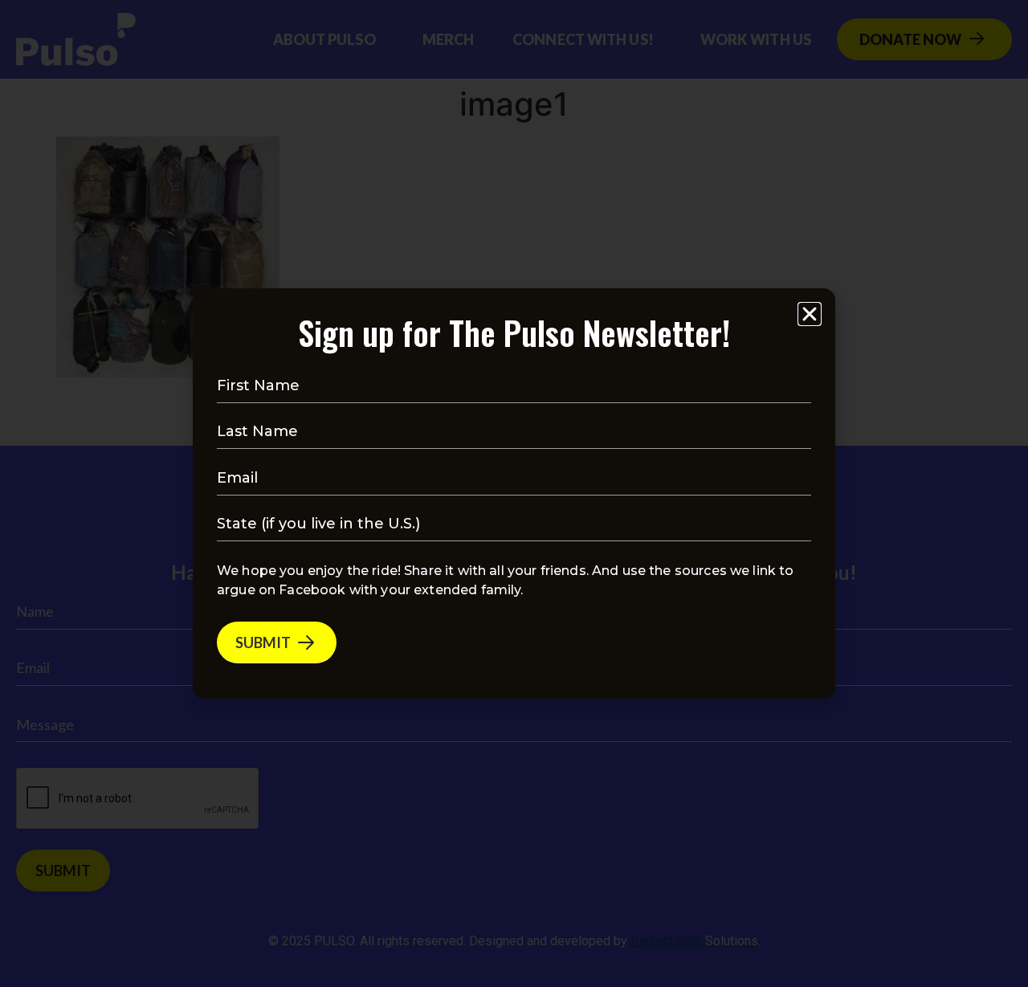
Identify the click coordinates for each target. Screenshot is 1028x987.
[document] (514, 493)
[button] (809, 314)
